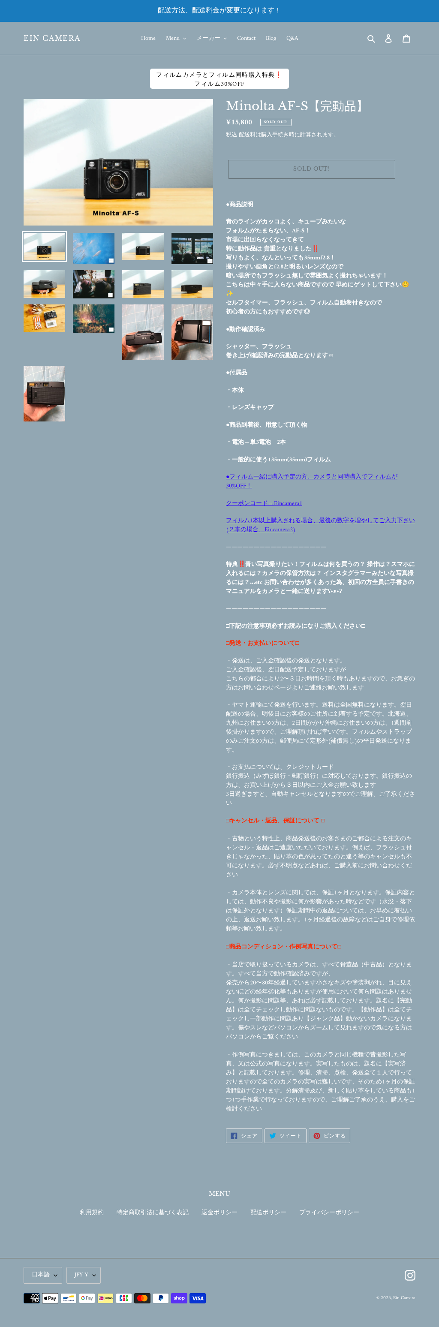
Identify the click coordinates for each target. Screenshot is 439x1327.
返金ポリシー (219, 1212)
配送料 (247, 135)
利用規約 (92, 1212)
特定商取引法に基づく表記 (153, 1212)
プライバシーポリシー (329, 1212)
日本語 (41, 1275)
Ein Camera (52, 38)
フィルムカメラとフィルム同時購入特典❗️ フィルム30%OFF (219, 79)
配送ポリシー (268, 1212)
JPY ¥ (81, 1275)
